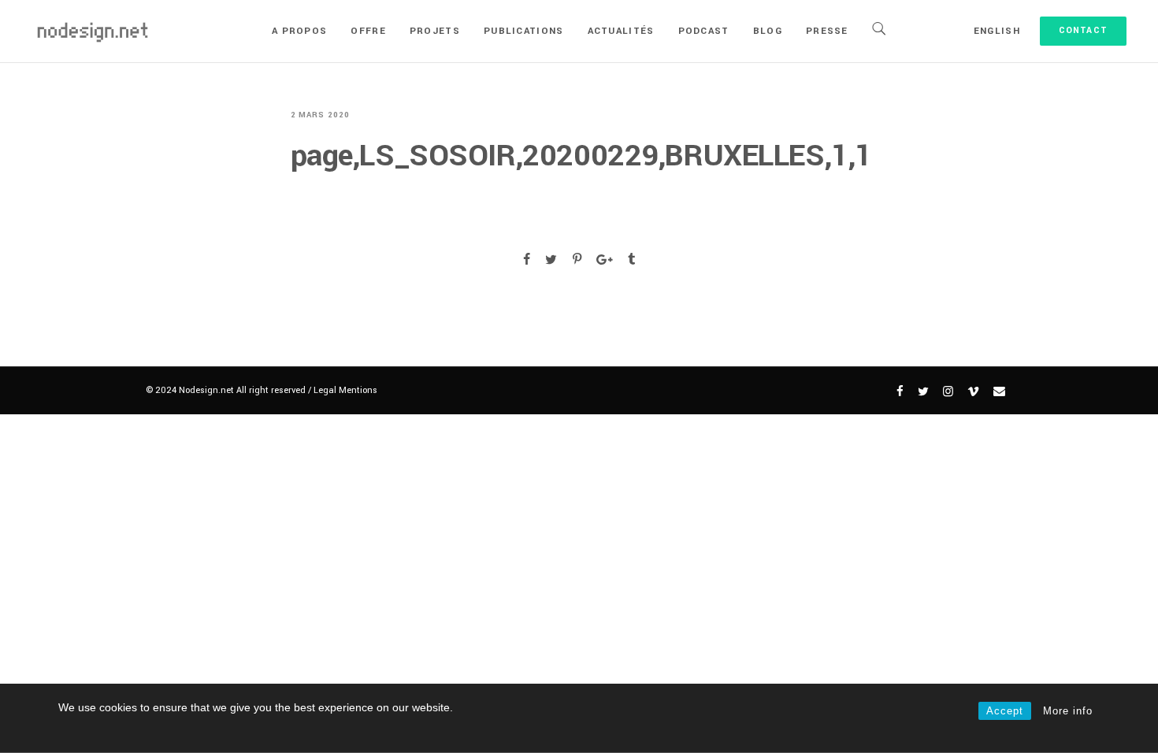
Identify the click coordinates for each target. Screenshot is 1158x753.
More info (1068, 711)
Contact (1083, 30)
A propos (299, 31)
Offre (368, 31)
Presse (827, 31)
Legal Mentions (345, 390)
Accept (1004, 711)
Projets (435, 31)
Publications (524, 31)
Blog (767, 31)
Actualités (621, 31)
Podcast (703, 31)
